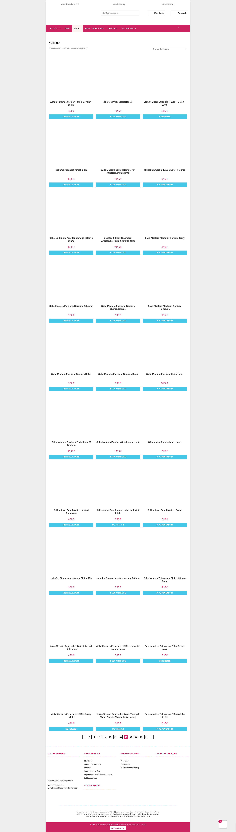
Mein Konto (159, 13)
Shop (76, 29)
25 (136, 737)
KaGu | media (141, 825)
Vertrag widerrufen (92, 771)
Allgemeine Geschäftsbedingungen (98, 775)
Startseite (55, 29)
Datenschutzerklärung (129, 768)
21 (115, 737)
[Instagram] (170, 28)
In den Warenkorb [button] (71, 117)
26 (141, 737)
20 (110, 737)
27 (146, 737)
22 (121, 737)
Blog (67, 29)
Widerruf (87, 768)
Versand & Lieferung (92, 764)
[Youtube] (175, 28)
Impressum (125, 764)
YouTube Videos (129, 29)
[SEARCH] (136, 13)
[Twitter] (167, 28)
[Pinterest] (173, 28)
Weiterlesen (164, 117)
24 (131, 737)
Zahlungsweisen (90, 778)
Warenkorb (182, 13)
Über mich (112, 29)
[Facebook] (165, 28)
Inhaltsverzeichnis (94, 29)
